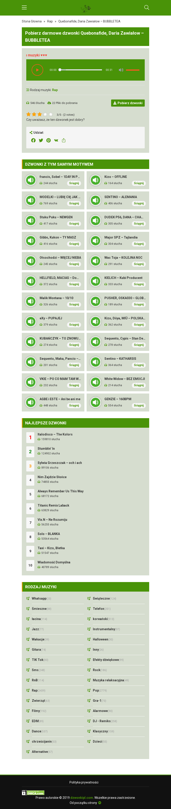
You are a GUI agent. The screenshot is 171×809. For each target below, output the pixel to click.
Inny (98, 649)
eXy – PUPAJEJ (51, 318)
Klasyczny (103, 731)
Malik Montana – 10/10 (56, 298)
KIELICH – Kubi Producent (123, 278)
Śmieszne (41, 608)
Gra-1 (99, 700)
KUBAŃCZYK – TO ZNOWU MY (60, 338)
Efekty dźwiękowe (108, 660)
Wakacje (40, 639)
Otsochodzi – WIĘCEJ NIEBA (60, 257)
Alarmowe (103, 711)
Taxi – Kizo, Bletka (51, 548)
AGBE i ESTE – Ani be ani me (60, 399)
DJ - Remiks (105, 721)
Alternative (42, 751)
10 (30, 565)
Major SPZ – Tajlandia (121, 237)
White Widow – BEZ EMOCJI (124, 379)
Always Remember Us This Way (60, 491)
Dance (40, 731)
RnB (38, 680)
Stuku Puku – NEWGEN (56, 217)
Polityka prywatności (83, 782)
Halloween (103, 639)
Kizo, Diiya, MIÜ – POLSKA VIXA (125, 318)
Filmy (39, 711)
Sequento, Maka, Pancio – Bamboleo (60, 358)
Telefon (102, 608)
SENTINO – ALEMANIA (120, 197)
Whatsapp (41, 598)
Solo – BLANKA (49, 534)
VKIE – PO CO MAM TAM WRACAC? (60, 379)
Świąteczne (104, 598)
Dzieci (100, 741)
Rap (50, 21)
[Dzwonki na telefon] (85, 8)
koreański (103, 619)
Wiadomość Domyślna (54, 562)
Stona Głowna (32, 21)
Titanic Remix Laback (53, 505)
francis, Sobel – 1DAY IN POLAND (60, 177)
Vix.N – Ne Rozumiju (52, 519)
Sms (38, 670)
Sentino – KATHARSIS (120, 358)
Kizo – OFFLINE (115, 177)
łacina (39, 619)
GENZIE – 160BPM (117, 399)
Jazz (38, 629)
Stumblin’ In (46, 448)
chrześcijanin (44, 741)
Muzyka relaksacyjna (111, 680)
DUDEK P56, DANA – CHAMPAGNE (125, 217)
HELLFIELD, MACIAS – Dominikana (60, 278)
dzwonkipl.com (81, 797)
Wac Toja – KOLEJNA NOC (123, 257)
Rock (100, 670)
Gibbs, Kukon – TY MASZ (58, 237)
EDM (38, 721)
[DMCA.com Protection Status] (85, 792)
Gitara (39, 649)
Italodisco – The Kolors (55, 434)
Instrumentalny (106, 629)
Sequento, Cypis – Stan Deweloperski (125, 338)
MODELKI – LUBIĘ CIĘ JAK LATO (60, 197)
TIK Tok (40, 660)
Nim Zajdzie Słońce (52, 477)
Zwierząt (41, 700)
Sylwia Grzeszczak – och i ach (60, 463)
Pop (100, 690)
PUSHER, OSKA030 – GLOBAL (125, 298)
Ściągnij (74, 183)
